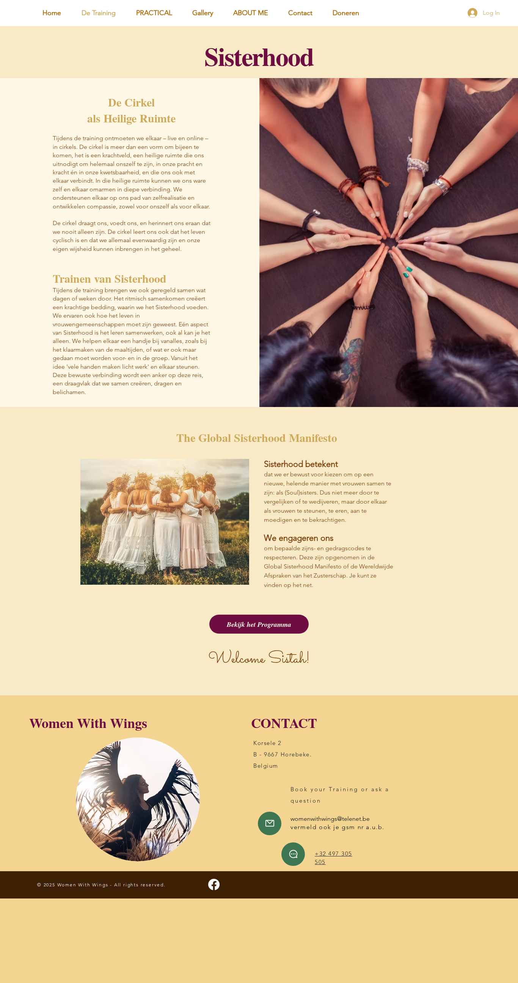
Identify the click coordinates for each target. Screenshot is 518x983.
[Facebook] (214, 884)
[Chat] (293, 854)
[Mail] (269, 823)
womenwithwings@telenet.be (330, 818)
